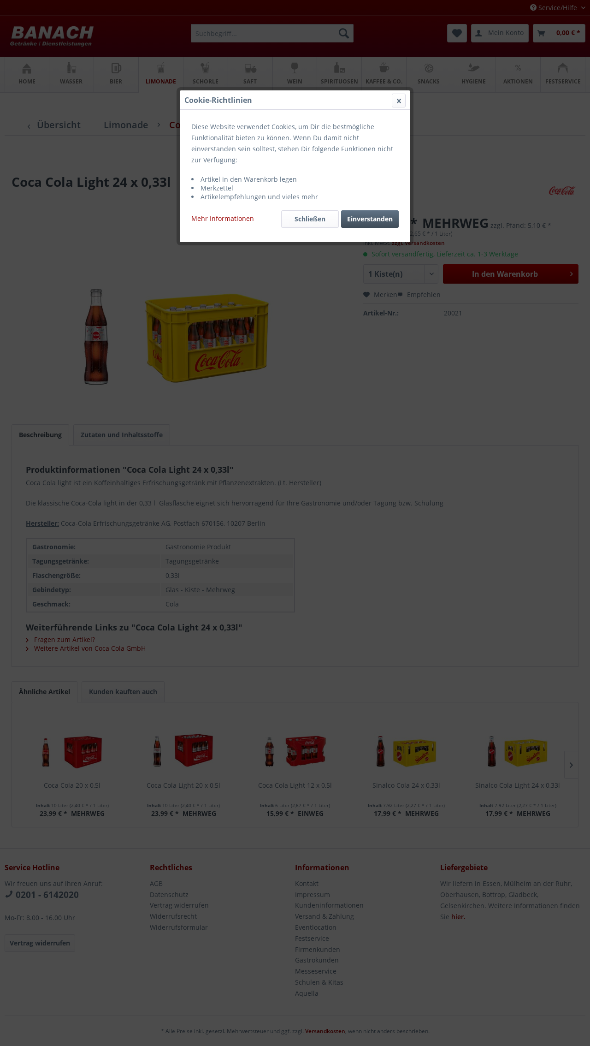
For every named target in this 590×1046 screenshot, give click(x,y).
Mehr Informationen (222, 218)
